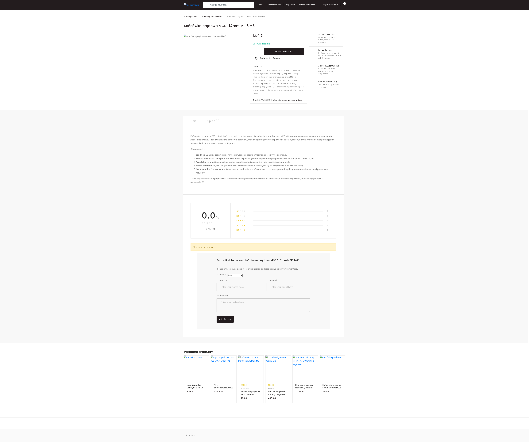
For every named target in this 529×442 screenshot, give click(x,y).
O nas (260, 5)
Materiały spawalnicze (212, 16)
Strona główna (190, 16)
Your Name (222, 280)
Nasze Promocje (274, 5)
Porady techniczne (307, 5)
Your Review (222, 295)
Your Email (272, 280)
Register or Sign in (330, 5)
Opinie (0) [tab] (213, 121)
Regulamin (290, 5)
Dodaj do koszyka (284, 51)
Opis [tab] (193, 121)
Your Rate (221, 275)
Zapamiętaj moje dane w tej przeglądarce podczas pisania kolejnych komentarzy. (259, 269)
